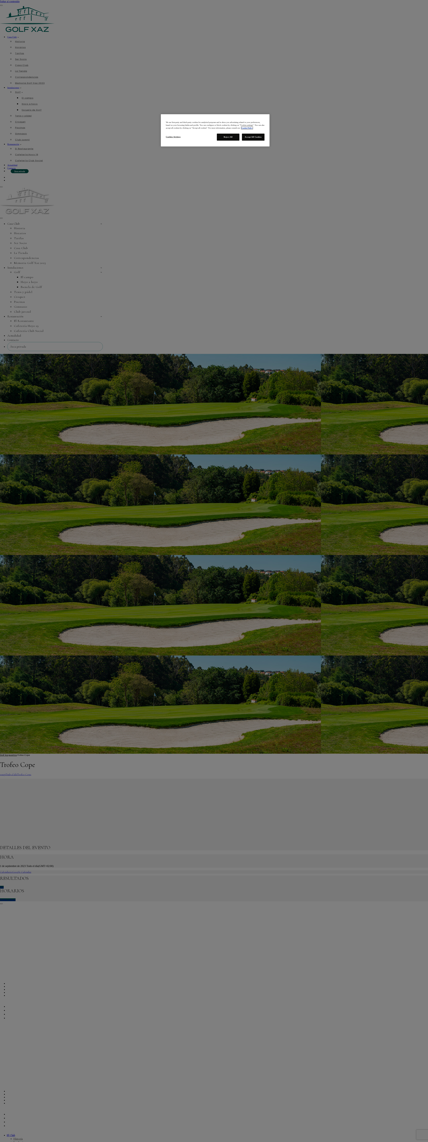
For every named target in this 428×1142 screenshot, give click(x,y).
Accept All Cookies (253, 137)
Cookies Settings (173, 137)
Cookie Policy (247, 128)
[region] (215, 130)
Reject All (228, 137)
